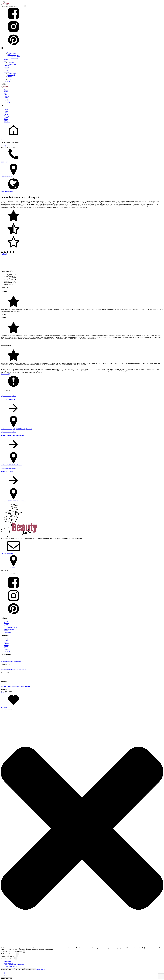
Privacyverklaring (9, 629)
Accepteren (4, 969)
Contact (6, 624)
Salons (6, 70)
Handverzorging (15, 56)
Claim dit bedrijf (5, 374)
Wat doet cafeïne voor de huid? (7, 677)
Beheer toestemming (6, 978)
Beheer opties (7, 961)
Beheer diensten (8, 963)
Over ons (6, 623)
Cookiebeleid (7, 632)
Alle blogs (7, 81)
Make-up (6, 67)
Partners (6, 626)
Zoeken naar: (4, 6)
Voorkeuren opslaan (30, 969)
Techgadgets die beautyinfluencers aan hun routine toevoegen (13, 669)
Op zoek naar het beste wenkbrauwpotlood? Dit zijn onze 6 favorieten (15, 686)
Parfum (9, 78)
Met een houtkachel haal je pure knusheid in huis (11, 661)
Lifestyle (6, 65)
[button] (82, 828)
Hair (5, 61)
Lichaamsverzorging (13, 55)
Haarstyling (11, 62)
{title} (5, 972)
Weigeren (11, 969)
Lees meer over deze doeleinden (12, 966)
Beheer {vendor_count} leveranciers (14, 964)
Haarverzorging (12, 64)
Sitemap (6, 630)
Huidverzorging (12, 53)
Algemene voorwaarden (10, 627)
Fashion (6, 59)
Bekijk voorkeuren (19, 969)
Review (6, 68)
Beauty (6, 52)
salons (2, 139)
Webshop (6, 72)
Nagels (9, 79)
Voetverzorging (15, 58)
